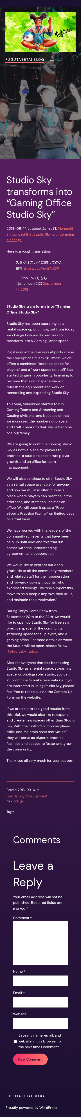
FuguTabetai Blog (24, 59)
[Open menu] (52, 60)
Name (19, 971)
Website (20, 1014)
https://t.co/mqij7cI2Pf (41, 268)
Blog (10, 796)
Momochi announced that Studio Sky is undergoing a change (40, 234)
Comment (22, 917)
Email (19, 992)
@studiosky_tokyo (22, 651)
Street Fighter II (36, 796)
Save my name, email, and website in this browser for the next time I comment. (40, 1041)
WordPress (48, 1107)
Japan (18, 796)
